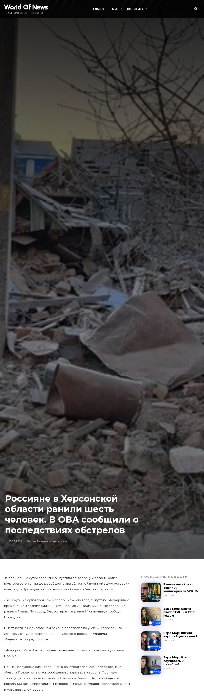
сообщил (54, 583)
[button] (196, 9)
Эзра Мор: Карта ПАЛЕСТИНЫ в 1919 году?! (179, 612)
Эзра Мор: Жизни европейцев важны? (180, 634)
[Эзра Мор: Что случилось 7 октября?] (151, 665)
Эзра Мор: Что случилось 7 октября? (175, 660)
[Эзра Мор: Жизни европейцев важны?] (151, 641)
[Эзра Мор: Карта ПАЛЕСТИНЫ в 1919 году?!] (151, 616)
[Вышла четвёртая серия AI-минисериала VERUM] (151, 592)
